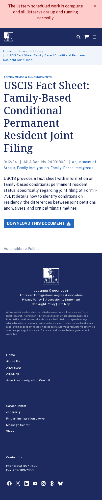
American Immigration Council (28, 380)
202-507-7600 (27, 465)
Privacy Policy (32, 299)
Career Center (16, 406)
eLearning (13, 412)
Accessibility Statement (62, 299)
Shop (10, 431)
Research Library (31, 51)
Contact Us (14, 457)
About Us (13, 361)
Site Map (64, 304)
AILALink (12, 374)
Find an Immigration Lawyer (26, 418)
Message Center (18, 425)
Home (7, 51)
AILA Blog (13, 367)
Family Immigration (33, 168)
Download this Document (36, 223)
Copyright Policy (43, 304)
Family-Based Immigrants (72, 168)
